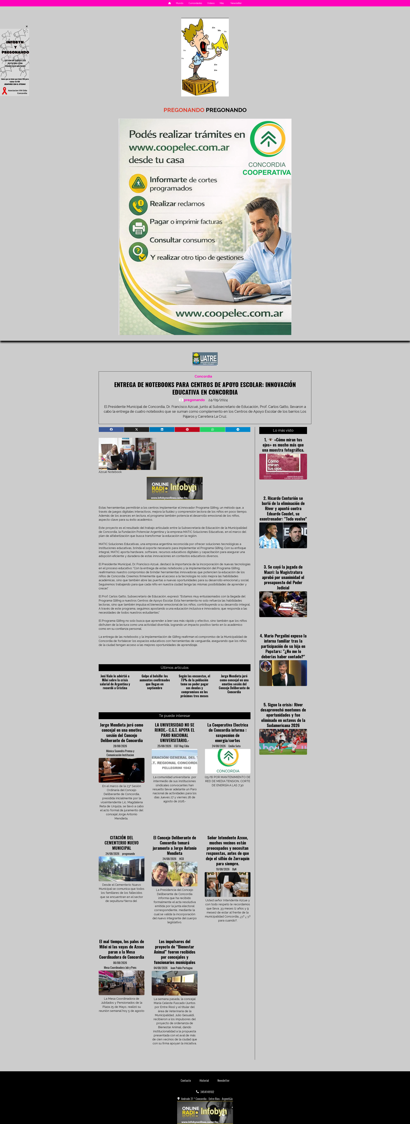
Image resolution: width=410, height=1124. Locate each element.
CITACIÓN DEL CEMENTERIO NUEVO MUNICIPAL (122, 842)
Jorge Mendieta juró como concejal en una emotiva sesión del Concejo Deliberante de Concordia (234, 684)
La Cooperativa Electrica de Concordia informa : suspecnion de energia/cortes (227, 732)
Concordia (203, 376)
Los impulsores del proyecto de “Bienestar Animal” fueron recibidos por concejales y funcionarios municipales (174, 951)
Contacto (186, 1080)
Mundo (179, 3)
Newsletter (236, 3)
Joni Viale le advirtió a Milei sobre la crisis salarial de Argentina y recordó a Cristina (115, 682)
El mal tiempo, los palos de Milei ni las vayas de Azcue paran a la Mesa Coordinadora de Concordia (121, 949)
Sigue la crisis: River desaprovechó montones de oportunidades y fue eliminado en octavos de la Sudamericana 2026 (283, 714)
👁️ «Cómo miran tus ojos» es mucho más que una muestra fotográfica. (283, 444)
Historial (204, 1080)
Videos (211, 3)
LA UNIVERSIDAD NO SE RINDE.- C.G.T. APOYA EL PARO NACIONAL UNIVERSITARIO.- (175, 732)
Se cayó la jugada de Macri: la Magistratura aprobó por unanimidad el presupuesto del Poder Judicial (283, 577)
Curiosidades (195, 3)
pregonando (194, 400)
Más (222, 3)
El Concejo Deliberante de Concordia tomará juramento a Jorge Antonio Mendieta (175, 845)
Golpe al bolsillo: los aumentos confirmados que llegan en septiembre (154, 682)
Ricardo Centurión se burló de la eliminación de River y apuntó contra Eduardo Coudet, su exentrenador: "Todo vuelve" (283, 508)
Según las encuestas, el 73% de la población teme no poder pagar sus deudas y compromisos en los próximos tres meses (194, 686)
